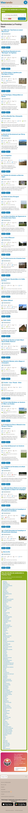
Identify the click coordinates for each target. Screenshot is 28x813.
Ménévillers (5, 688)
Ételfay (4, 634)
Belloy (4, 595)
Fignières (5, 639)
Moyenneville (6, 701)
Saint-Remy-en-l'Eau (7, 732)
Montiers (5, 697)
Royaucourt (5, 722)
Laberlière (5, 665)
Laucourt (5, 671)
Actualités (3, 789)
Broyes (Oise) (6, 606)
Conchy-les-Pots (6, 612)
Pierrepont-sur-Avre (7, 707)
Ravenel (4, 714)
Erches (4, 631)
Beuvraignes (5, 596)
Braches (4, 603)
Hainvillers (5, 656)
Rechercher (21, 18)
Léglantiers (5, 676)
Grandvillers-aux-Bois (7, 649)
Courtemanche (6, 618)
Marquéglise (5, 686)
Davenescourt (6, 627)
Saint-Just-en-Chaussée (8, 728)
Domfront (5, 629)
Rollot (4, 720)
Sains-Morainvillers (7, 726)
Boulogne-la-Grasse (7, 600)
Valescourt (5, 740)
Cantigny (5, 610)
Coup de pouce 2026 (5, 791)
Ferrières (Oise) (6, 637)
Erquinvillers (5, 633)
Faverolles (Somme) (7, 635)
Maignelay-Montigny (7, 680)
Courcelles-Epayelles (7, 616)
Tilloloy (4, 737)
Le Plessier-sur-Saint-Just (8, 673)
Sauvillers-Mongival (7, 733)
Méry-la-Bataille (6, 690)
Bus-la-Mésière (6, 608)
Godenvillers (5, 645)
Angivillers (5, 582)
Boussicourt (5, 601)
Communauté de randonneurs (7, 796)
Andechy (5, 581)
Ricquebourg (6, 718)
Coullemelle (5, 615)
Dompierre (5, 630)
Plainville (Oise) (6, 710)
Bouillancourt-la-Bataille (8, 599)
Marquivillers (6, 687)
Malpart (4, 682)
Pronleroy (5, 711)
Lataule (4, 669)
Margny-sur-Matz (6, 684)
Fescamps (5, 638)
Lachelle (4, 668)
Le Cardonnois (6, 672)
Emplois (2, 787)
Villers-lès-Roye (6, 743)
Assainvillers (5, 586)
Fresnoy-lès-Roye (6, 644)
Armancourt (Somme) (7, 585)
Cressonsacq (5, 619)
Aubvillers (5, 588)
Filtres (8, 18)
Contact (2, 794)
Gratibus (5, 650)
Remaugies (5, 716)
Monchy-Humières (7, 692)
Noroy (4, 703)
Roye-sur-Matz (6, 724)
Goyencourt (5, 648)
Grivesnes (5, 652)
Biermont (5, 597)
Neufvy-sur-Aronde (7, 702)
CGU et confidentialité (5, 782)
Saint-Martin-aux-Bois (7, 730)
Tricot (4, 739)
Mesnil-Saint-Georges (7, 691)
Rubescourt (5, 725)
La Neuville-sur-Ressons (8, 664)
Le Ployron (5, 675)
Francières (5, 642)
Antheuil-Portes (6, 584)
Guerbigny (5, 654)
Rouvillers (5, 721)
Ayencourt (5, 591)
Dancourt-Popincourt (7, 626)
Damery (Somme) (6, 625)
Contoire (5, 614)
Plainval (4, 709)
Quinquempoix (6, 713)
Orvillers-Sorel (6, 705)
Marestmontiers (6, 683)
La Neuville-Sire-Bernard (8, 663)
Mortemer (5, 699)
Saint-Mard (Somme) (7, 729)
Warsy (4, 747)
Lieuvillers (5, 678)
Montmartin (5, 698)
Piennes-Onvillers (7, 706)
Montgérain (5, 695)
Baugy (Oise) (5, 592)
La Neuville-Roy (6, 661)
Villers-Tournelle (6, 744)
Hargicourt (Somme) (7, 657)
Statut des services (10, 810)
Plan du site (3, 784)
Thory (4, 736)
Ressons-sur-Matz (7, 717)
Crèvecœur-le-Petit (7, 620)
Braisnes (5, 604)
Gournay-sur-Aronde (7, 646)
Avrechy (4, 589)
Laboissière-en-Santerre (8, 667)
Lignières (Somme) (7, 679)
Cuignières (5, 622)
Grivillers (5, 653)
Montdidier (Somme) (7, 694)
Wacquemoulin (6, 745)
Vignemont (5, 741)
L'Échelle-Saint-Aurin (7, 660)
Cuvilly (4, 623)
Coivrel (4, 611)
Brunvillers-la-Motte (7, 607)
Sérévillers (5, 735)
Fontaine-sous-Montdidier (8, 641)
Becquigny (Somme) (7, 593)
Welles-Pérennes (6, 748)
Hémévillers (5, 658)
